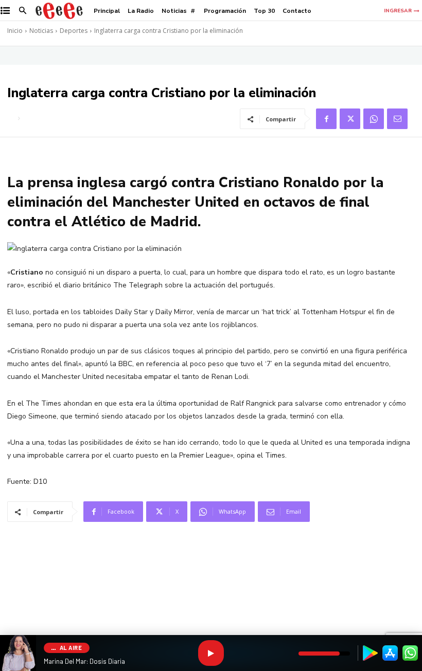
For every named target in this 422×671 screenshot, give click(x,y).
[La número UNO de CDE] (59, 10)
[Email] (397, 118)
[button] (22, 11)
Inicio (15, 30)
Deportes (73, 30)
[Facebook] (326, 118)
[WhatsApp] (373, 118)
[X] (350, 118)
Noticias (41, 30)
